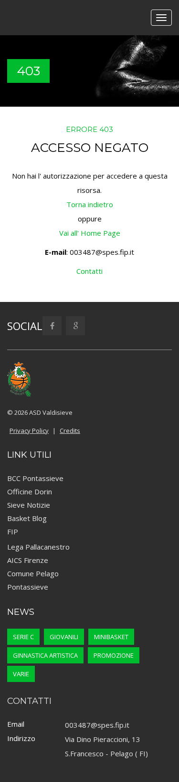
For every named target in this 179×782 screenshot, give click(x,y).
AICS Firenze (27, 560)
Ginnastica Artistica (45, 655)
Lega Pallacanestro (38, 546)
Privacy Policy (29, 430)
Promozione (114, 655)
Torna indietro (89, 204)
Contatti (89, 271)
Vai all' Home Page (89, 233)
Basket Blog (27, 518)
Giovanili (64, 636)
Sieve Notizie (28, 505)
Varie (21, 674)
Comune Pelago (33, 573)
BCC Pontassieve (35, 478)
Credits (70, 430)
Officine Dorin (29, 491)
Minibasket (111, 636)
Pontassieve (27, 587)
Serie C (23, 636)
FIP (12, 531)
